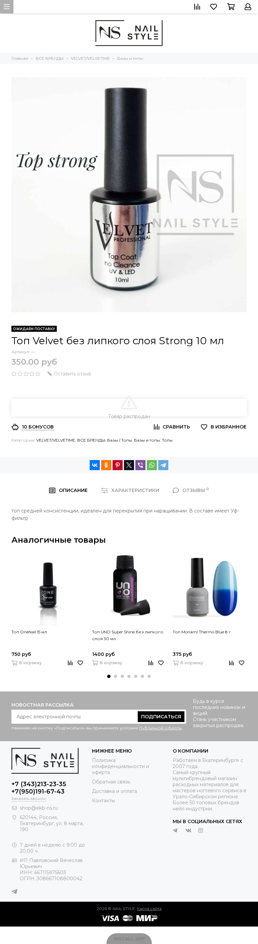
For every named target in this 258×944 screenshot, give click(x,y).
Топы (167, 440)
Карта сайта (149, 908)
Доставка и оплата (114, 791)
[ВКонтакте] (95, 465)
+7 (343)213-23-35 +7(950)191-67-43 (38, 787)
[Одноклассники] (106, 465)
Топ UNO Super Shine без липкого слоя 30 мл (127, 635)
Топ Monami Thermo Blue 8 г (202, 631)
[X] (129, 465)
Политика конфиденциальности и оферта (120, 766)
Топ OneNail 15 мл (29, 631)
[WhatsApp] (152, 465)
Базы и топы (147, 440)
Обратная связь (111, 782)
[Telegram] (163, 465)
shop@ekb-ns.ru (39, 808)
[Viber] (140, 465)
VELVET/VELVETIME (55, 440)
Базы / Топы (119, 440)
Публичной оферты (160, 727)
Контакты (103, 801)
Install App (129, 938)
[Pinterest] (118, 465)
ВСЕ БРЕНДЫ (91, 440)
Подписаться (161, 717)
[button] (109, 676)
